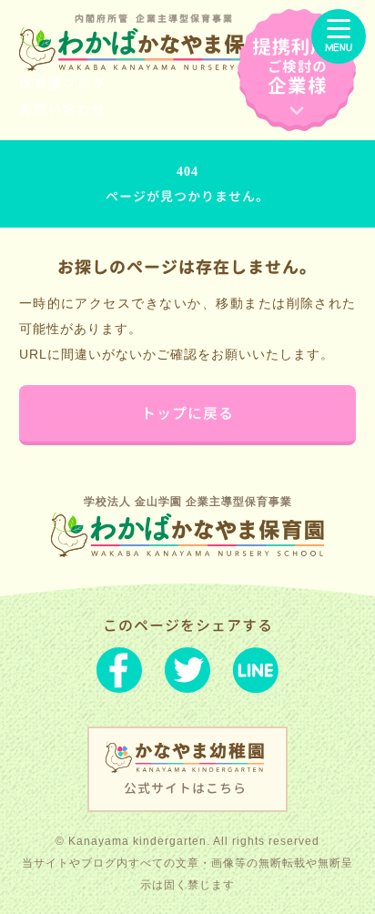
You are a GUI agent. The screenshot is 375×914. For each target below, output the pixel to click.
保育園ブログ (62, 83)
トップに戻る (187, 413)
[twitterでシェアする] (187, 674)
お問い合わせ (62, 108)
